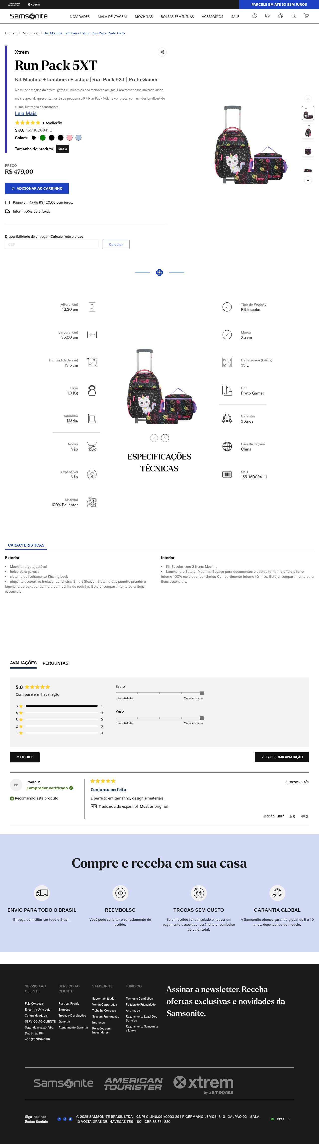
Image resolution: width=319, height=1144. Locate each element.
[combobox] (281, 1119)
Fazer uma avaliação (287, 758)
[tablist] (159, 545)
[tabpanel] (159, 595)
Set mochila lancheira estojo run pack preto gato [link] (84, 33)
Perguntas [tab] (55, 664)
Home (9, 33)
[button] (38, 122)
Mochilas (30, 33)
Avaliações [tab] (23, 664)
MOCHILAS (144, 16)
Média (62, 149)
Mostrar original (154, 806)
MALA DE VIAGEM (112, 16)
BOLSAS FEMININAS (177, 16)
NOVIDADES (80, 16)
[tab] (26, 545)
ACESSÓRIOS (212, 16)
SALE (235, 16)
